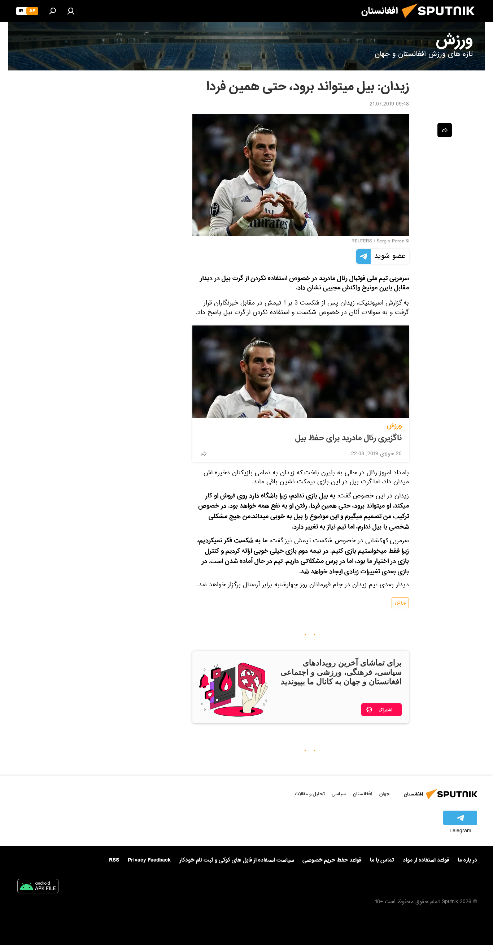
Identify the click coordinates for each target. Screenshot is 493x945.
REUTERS (362, 241)
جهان (384, 794)
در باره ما (467, 860)
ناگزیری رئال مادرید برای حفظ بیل (348, 438)
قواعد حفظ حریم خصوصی (331, 860)
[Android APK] (37, 887)
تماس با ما (382, 860)
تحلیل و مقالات (310, 794)
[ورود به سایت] (71, 11)
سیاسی (339, 794)
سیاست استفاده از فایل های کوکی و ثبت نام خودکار (236, 860)
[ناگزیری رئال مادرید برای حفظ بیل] (300, 371)
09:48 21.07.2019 (389, 105)
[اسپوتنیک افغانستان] (441, 21)
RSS (114, 860)
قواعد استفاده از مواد (426, 860)
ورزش (394, 425)
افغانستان (362, 794)
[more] (203, 453)
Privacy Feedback (149, 860)
